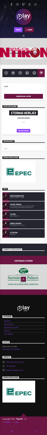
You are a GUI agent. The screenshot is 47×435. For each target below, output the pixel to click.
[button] (23, 35)
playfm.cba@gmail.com (14, 370)
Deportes (7, 321)
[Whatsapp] (35, 4)
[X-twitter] (29, 4)
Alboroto (7, 146)
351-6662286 (10, 366)
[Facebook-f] (11, 4)
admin (19, 58)
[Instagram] (17, 4)
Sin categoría (9, 334)
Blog (16, 422)
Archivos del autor (23, 96)
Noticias (7, 331)
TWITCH (18, 30)
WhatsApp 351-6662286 (11, 349)
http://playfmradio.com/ (15, 362)
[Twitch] (23, 4)
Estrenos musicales (11, 327)
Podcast (7, 422)
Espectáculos (9, 324)
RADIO (30, 30)
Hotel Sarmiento (24, 273)
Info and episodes (23, 131)
